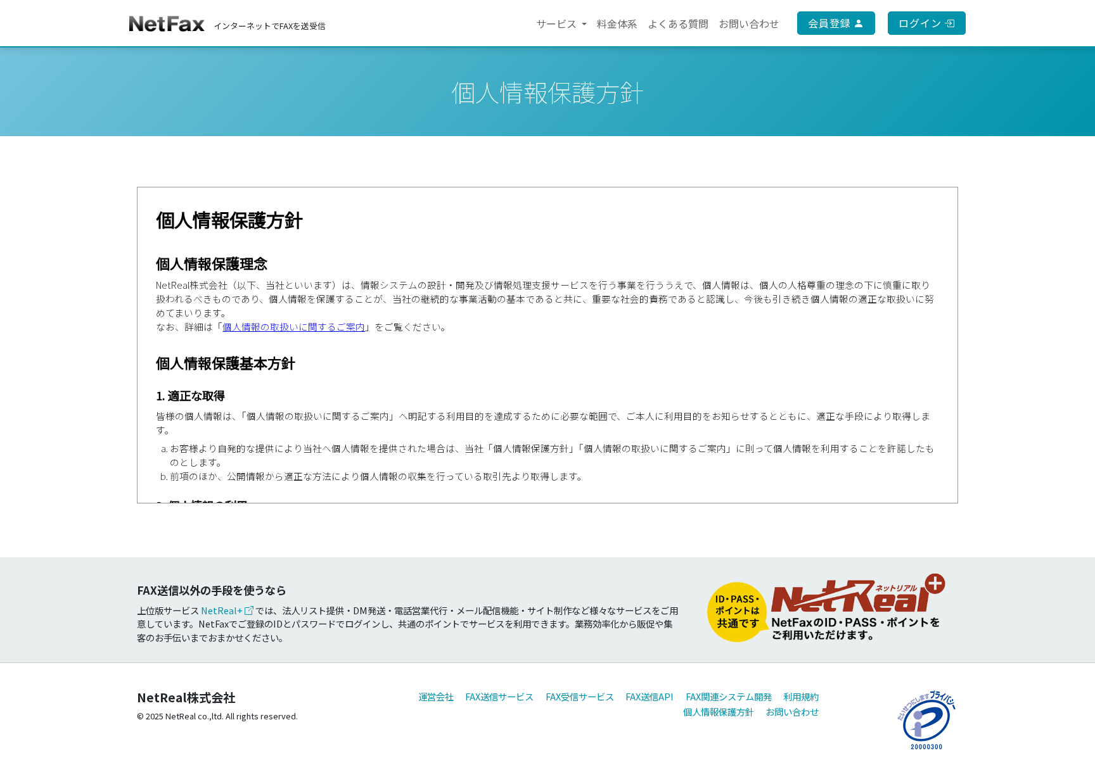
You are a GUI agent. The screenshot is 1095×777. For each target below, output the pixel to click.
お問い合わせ (749, 23)
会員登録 (831, 22)
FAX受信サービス (580, 696)
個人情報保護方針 (718, 711)
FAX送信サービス (499, 696)
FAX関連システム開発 (729, 696)
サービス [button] (557, 23)
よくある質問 (678, 23)
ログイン (921, 22)
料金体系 (617, 23)
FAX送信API (649, 696)
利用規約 (801, 696)
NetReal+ (223, 610)
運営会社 (436, 696)
